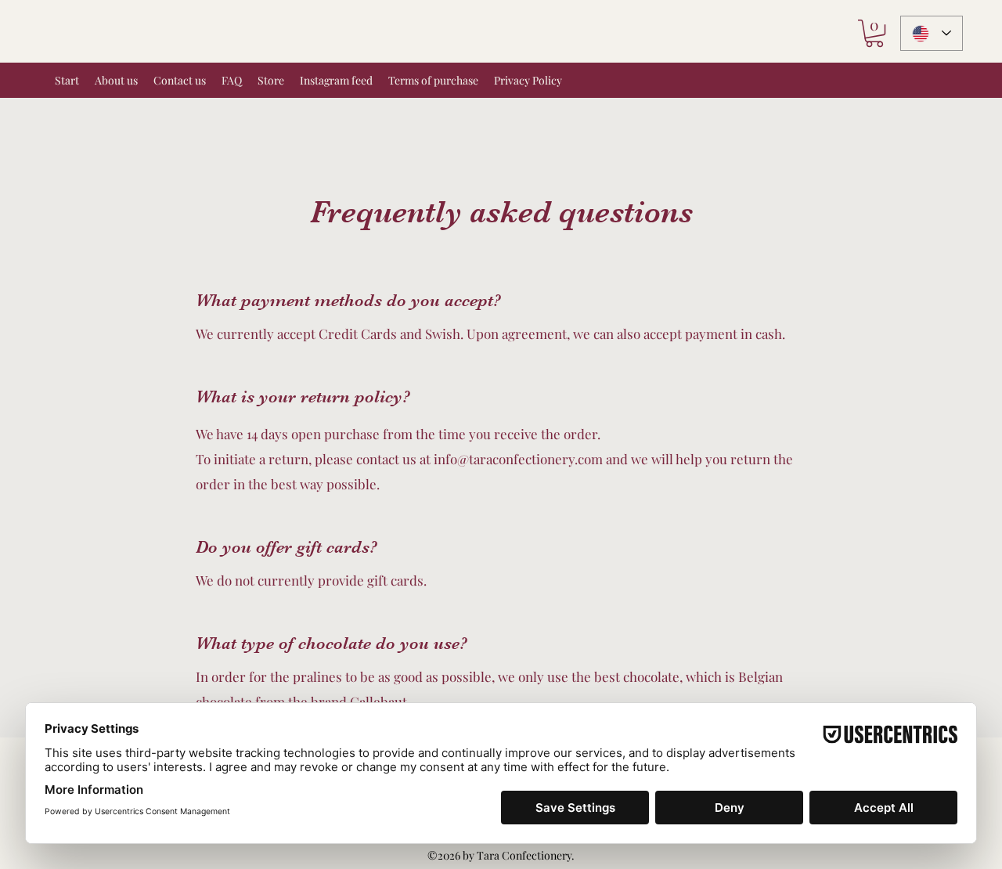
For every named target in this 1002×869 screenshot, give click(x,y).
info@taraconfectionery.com (518, 458)
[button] (874, 33)
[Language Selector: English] (931, 33)
